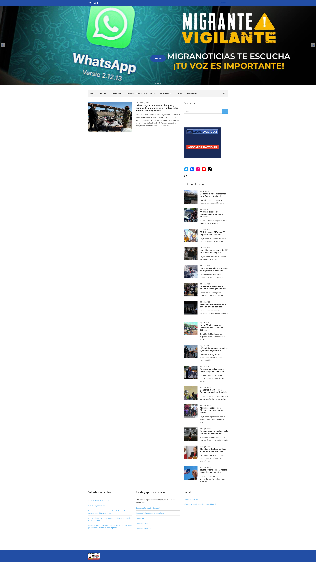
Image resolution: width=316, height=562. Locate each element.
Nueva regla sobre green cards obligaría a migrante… (213, 370)
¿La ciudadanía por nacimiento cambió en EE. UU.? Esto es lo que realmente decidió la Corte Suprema (110, 526)
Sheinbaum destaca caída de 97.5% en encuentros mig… (213, 450)
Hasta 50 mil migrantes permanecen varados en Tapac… (211, 327)
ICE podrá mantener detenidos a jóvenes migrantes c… (214, 349)
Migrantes (192, 94)
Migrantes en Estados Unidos (141, 94)
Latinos (104, 94)
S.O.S (180, 94)
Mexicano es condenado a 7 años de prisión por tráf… (213, 305)
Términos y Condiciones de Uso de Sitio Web (200, 504)
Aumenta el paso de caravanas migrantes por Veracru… (212, 214)
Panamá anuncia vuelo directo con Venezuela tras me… (214, 432)
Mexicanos (117, 94)
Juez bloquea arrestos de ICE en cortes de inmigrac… (213, 251)
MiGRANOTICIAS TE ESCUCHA (98, 501)
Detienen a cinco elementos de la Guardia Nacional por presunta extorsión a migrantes (108, 512)
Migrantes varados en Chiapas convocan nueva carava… (211, 410)
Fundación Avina (142, 523)
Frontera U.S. (166, 94)
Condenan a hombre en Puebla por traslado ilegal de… (214, 391)
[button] (3, 45)
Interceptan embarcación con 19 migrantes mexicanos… (213, 269)
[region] (158, 45)
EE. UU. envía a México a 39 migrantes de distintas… (212, 233)
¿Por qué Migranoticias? (96, 506)
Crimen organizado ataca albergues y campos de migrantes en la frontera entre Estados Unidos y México (157, 108)
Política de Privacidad (191, 499)
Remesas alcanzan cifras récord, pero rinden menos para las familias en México (109, 519)
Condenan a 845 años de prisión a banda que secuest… (214, 287)
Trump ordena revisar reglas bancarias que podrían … (213, 471)
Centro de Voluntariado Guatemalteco (150, 513)
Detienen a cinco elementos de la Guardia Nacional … (213, 195)
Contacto (223, 3)
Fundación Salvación (143, 528)
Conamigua (140, 518)
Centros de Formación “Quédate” (148, 508)
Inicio (92, 94)
